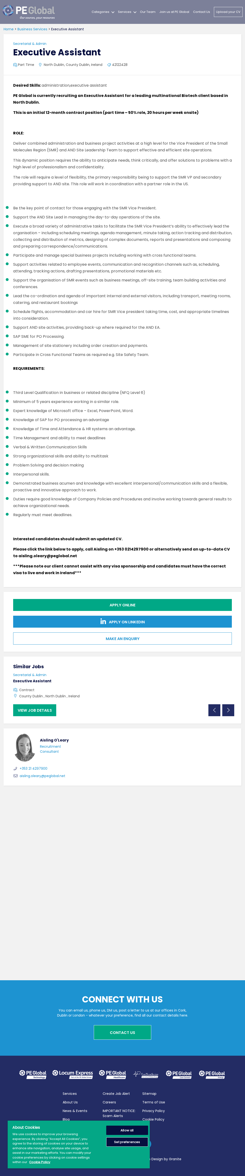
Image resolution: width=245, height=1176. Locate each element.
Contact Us (201, 12)
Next (228, 710)
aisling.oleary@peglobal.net (42, 775)
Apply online (122, 605)
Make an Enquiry (122, 638)
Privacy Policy (153, 1110)
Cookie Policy (153, 1119)
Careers (109, 1102)
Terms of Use (153, 1102)
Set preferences (127, 1142)
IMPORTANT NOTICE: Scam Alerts (119, 1113)
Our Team (148, 12)
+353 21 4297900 (33, 768)
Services (124, 12)
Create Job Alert (116, 1093)
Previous (214, 710)
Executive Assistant (32, 680)
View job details (35, 710)
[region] (79, 1144)
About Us (70, 1102)
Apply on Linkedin (126, 622)
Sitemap (149, 1093)
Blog (66, 1119)
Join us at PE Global (174, 12)
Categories (100, 12)
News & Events (75, 1110)
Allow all (127, 1130)
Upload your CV (228, 12)
